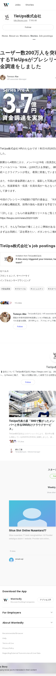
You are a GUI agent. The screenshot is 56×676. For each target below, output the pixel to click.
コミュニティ (37, 288)
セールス (4, 270)
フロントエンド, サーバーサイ (15, 275)
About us (14, 36)
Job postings (46, 36)
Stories (34, 36)
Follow (28, 27)
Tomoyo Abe (12, 76)
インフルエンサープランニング (15, 280)
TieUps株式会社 (27, 16)
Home (5, 36)
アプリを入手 (45, 599)
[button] (29, 591)
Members (24, 36)
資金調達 (6, 288)
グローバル (21, 288)
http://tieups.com (20, 20)
